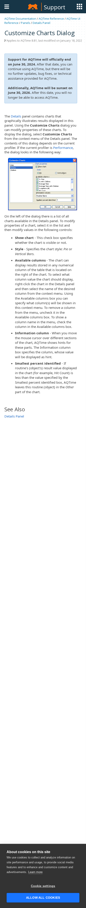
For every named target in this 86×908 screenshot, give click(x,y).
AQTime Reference (51, 19)
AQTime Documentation (20, 19)
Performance (63, 147)
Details (16, 116)
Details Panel (41, 23)
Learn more (35, 872)
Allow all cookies (43, 897)
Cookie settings (43, 886)
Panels (25, 23)
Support (54, 7)
